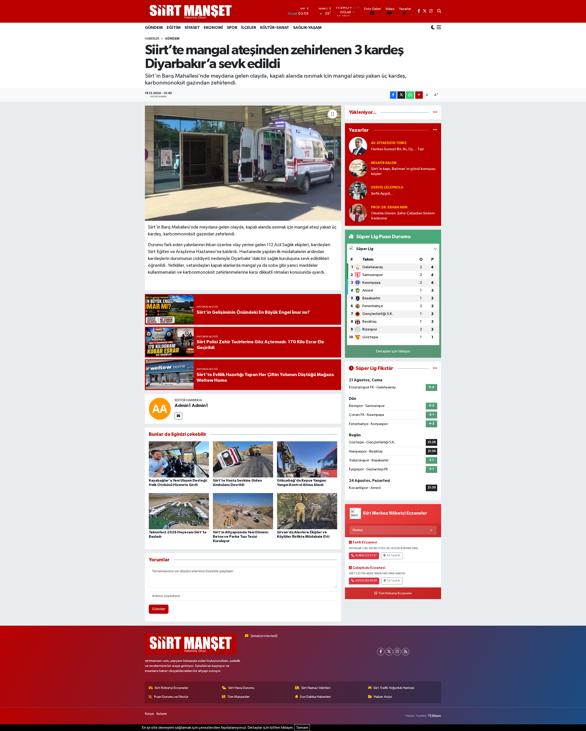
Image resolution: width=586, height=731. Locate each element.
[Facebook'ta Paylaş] (393, 95)
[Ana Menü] (438, 28)
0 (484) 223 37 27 (366, 555)
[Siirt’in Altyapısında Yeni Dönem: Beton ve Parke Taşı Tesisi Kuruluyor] (243, 511)
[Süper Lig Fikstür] (435, 368)
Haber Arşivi (383, 696)
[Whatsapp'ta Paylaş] (410, 95)
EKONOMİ (213, 28)
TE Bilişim (434, 715)
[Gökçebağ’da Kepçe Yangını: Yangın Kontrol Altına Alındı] (307, 459)
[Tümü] (435, 112)
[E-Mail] (178, 416)
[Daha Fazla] (419, 95)
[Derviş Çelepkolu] (358, 190)
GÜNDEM (154, 28)
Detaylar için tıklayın (393, 351)
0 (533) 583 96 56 (366, 580)
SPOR (232, 28)
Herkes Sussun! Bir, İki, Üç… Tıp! (397, 149)
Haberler (152, 38)
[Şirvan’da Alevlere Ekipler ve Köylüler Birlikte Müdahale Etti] (307, 511)
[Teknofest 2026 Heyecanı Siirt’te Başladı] (179, 511)
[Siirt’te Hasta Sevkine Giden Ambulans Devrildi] (243, 459)
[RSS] (405, 651)
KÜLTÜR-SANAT (274, 28)
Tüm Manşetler (238, 696)
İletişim (162, 713)
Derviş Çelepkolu (387, 187)
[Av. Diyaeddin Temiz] (358, 146)
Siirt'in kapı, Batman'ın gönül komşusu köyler (403, 171)
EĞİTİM (174, 28)
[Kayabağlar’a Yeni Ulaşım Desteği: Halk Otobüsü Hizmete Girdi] (179, 459)
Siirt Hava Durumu (241, 688)
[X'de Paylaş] (401, 95)
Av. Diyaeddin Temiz (389, 143)
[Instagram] (397, 651)
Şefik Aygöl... (382, 194)
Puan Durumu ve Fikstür (171, 696)
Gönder (158, 609)
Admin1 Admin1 (191, 405)
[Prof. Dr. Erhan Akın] (358, 213)
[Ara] (439, 11)
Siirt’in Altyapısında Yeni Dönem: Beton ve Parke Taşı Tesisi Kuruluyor (241, 536)
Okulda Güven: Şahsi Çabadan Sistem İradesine (403, 215)
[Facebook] (381, 651)
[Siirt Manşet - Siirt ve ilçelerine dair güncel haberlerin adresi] (190, 11)
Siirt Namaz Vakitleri (316, 688)
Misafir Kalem (383, 163)
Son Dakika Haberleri (315, 696)
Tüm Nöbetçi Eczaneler (395, 593)
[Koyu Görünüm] (433, 28)
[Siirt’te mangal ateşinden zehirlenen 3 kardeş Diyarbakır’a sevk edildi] (243, 163)
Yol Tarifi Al (393, 555)
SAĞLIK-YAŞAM (307, 28)
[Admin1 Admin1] (160, 409)
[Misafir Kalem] (358, 168)
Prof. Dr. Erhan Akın (389, 207)
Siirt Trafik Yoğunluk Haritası (393, 688)
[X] (389, 651)
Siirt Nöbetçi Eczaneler (171, 688)
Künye (149, 713)
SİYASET (192, 28)
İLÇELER (248, 28)
